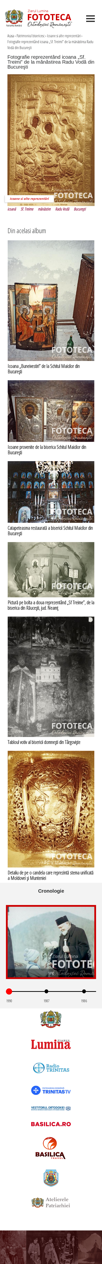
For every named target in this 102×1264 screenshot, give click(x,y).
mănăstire (44, 209)
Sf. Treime (27, 209)
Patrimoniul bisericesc (31, 35)
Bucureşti (80, 209)
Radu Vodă (62, 209)
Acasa (10, 35)
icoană (11, 209)
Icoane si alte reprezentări (64, 35)
